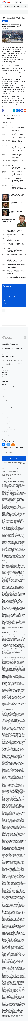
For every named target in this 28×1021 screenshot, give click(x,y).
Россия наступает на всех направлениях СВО (9, 218)
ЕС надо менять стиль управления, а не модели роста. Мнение (17, 211)
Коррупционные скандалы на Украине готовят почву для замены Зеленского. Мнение (16, 196)
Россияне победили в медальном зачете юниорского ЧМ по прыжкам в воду (16, 266)
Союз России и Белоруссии (13, 18)
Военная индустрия (6, 421)
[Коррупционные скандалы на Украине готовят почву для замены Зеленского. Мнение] (5, 197)
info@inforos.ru (5, 352)
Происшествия (5, 431)
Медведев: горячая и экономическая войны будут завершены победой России (14, 260)
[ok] (13, 444)
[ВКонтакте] (17, 109)
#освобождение (16, 115)
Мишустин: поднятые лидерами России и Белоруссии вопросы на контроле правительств (18, 135)
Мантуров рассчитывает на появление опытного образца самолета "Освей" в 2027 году (18, 148)
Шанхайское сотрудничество (9, 425)
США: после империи (7, 398)
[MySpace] (22, 109)
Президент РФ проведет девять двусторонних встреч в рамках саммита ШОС (15, 272)
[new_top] (3, 110)
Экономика (5, 374)
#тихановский (10, 118)
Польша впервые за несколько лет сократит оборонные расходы (16, 255)
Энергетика (4, 409)
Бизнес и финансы (6, 435)
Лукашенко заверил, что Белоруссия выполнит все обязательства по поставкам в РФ (18, 128)
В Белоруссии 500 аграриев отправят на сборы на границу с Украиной (18, 173)
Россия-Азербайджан (7, 423)
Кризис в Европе (6, 400)
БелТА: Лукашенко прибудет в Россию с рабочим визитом (17, 142)
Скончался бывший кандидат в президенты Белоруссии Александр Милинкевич (18, 181)
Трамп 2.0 (6, 300)
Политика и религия (20, 18)
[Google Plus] (24, 109)
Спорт (3, 379)
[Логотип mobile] (6, 2)
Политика (17, 17)
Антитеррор (5, 402)
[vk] (3, 444)
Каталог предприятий (8, 387)
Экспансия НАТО (6, 433)
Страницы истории (6, 427)
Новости (4, 384)
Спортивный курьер (6, 410)
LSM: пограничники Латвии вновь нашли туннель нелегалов (17, 162)
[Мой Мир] (19, 109)
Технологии (5, 381)
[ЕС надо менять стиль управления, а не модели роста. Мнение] (5, 212)
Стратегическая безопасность (9, 429)
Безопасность (6, 370)
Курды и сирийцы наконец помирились (16, 203)
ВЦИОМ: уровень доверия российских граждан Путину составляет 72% (14, 250)
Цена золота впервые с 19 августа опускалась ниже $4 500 (16, 235)
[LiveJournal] (14, 109)
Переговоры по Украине (11, 296)
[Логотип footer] (7, 337)
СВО (5, 304)
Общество (5, 376)
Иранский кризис (9, 292)
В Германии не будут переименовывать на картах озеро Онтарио (16, 277)
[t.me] (8, 444)
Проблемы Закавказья (7, 413)
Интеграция (5, 372)
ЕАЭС (3, 396)
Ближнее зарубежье (8, 17)
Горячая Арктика (6, 404)
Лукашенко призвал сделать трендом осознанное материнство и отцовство (19, 188)
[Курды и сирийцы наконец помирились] (5, 205)
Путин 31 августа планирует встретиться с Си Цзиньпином (15, 231)
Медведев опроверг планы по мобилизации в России (15, 239)
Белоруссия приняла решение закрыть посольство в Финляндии (19, 167)
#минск (9, 115)
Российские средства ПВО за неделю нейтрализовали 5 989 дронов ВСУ (15, 245)
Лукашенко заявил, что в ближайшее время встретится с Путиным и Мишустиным (18, 155)
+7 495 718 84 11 (9, 356)
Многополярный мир (7, 407)
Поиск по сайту (14, 458)
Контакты (4, 389)
